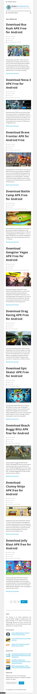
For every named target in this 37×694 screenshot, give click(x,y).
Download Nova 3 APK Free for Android (18, 83)
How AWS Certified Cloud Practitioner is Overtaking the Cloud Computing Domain (21, 661)
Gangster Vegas (25, 270)
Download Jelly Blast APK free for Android (18, 544)
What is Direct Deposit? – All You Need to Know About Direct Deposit (21, 666)
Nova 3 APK (16, 97)
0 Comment (10, 40)
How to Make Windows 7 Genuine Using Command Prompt (21, 633)
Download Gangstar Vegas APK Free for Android (17, 254)
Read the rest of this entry (12, 73)
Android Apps (17, 443)
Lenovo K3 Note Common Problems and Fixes (21, 639)
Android (9, 329)
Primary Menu (11, 2)
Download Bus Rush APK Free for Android (16, 28)
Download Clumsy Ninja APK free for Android (15, 488)
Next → (24, 601)
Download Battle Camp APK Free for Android (18, 195)
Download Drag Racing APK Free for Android (17, 315)
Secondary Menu (12, 13)
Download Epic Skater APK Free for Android (17, 372)
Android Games (17, 209)
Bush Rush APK (17, 42)
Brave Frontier (17, 150)
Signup (21, 682)
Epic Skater (16, 386)
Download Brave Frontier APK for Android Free (17, 136)
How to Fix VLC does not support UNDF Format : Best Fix (20, 644)
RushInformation (22, 689)
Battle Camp (24, 209)
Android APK (10, 42)
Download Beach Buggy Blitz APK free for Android (18, 429)
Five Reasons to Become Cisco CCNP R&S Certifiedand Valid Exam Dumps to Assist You (21, 655)
